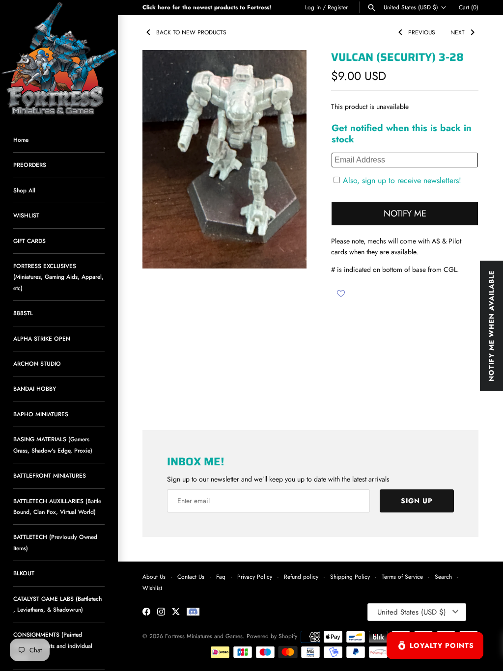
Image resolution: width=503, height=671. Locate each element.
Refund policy (301, 576)
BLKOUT (23, 573)
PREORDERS (29, 165)
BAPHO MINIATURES (40, 414)
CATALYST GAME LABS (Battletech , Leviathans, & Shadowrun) (57, 604)
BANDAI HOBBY (34, 388)
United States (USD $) (411, 7)
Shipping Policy (350, 576)
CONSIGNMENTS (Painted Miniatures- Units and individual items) (52, 645)
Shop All (24, 190)
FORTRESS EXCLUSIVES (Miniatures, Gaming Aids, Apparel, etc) (58, 277)
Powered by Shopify (272, 636)
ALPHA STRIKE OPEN (41, 338)
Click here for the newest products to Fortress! (206, 7)
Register (338, 7)
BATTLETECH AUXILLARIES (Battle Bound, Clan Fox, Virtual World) (57, 506)
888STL (23, 313)
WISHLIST (26, 215)
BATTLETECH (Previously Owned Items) (55, 542)
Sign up (417, 501)
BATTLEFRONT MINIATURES (49, 475)
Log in (313, 7)
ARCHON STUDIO (37, 363)
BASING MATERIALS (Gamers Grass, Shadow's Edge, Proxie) (52, 444)
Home (20, 139)
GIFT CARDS (29, 241)
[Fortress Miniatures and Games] (59, 59)
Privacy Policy (254, 576)
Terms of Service (402, 576)
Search (443, 576)
